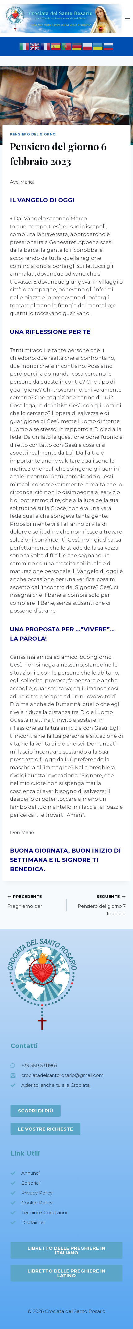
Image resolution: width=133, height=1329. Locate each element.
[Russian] (108, 46)
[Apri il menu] (127, 18)
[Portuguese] (66, 46)
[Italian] (24, 46)
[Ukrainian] (98, 46)
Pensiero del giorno (33, 134)
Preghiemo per (24, 901)
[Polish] (87, 46)
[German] (77, 46)
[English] (35, 46)
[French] (45, 46)
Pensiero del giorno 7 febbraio (102, 905)
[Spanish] (56, 46)
